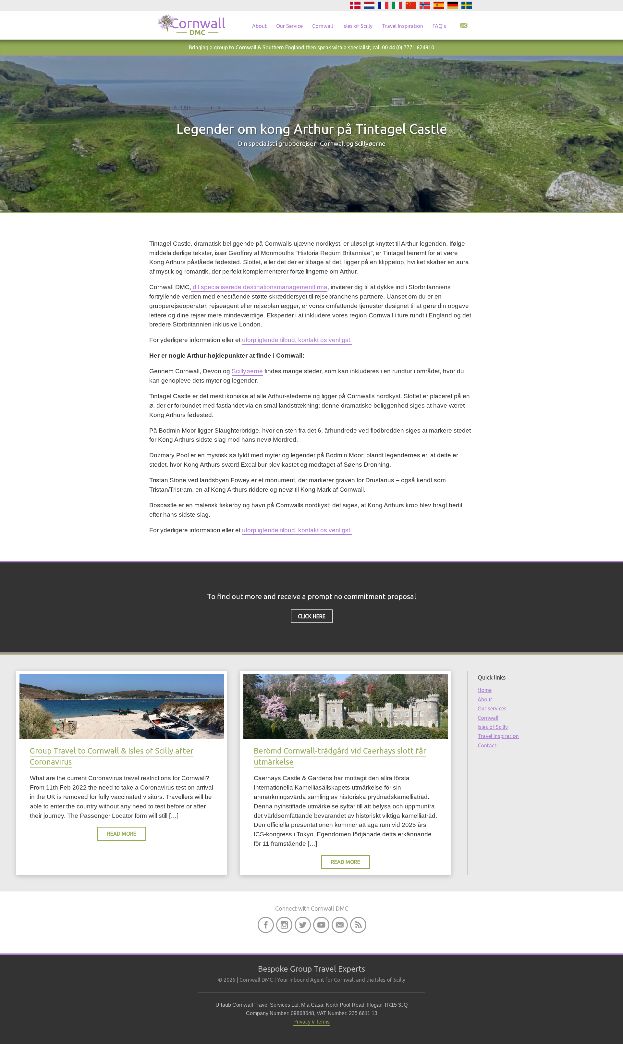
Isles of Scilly (357, 26)
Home (485, 690)
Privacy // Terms (311, 1022)
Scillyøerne (247, 371)
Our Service (289, 26)
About (259, 26)
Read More (121, 834)
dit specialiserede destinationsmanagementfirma (259, 287)
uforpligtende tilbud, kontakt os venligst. (297, 340)
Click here (311, 616)
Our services (492, 708)
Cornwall (322, 26)
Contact (487, 745)
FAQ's (439, 26)
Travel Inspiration (402, 26)
